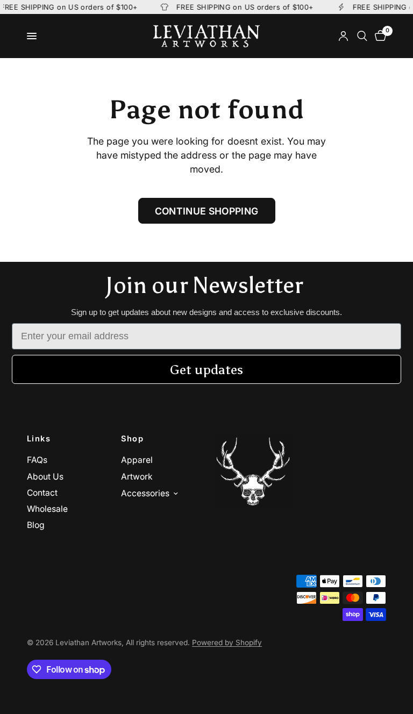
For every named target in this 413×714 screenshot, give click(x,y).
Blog (36, 525)
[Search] (362, 36)
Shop (132, 439)
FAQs (37, 460)
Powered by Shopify (227, 642)
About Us (45, 477)
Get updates (206, 369)
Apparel (137, 460)
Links (39, 439)
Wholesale (47, 509)
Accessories (145, 493)
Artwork (137, 477)
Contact (42, 493)
